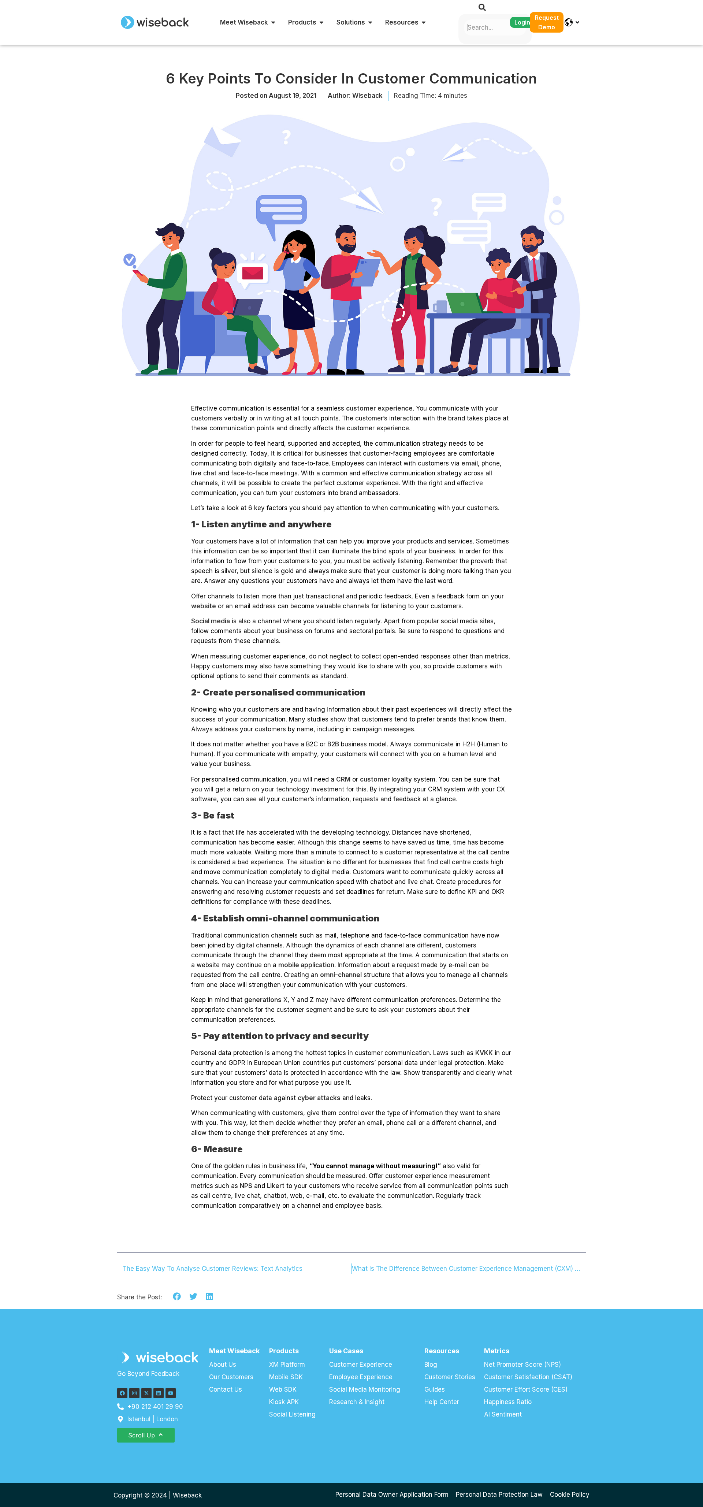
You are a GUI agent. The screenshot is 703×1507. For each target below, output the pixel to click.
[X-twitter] (146, 1393)
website (203, 606)
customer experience (379, 408)
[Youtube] (170, 1393)
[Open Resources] (423, 22)
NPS (246, 1185)
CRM (343, 779)
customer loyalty (386, 779)
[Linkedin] (158, 1393)
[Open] (577, 22)
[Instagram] (134, 1393)
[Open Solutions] (370, 22)
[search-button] (482, 7)
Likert (275, 1185)
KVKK (484, 1053)
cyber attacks (319, 1098)
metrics (497, 656)
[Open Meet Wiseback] (273, 22)
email (469, 463)
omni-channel (341, 975)
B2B (333, 744)
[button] (177, 1296)
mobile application (306, 965)
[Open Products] (321, 22)
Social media (210, 621)
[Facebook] (122, 1393)
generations (263, 999)
